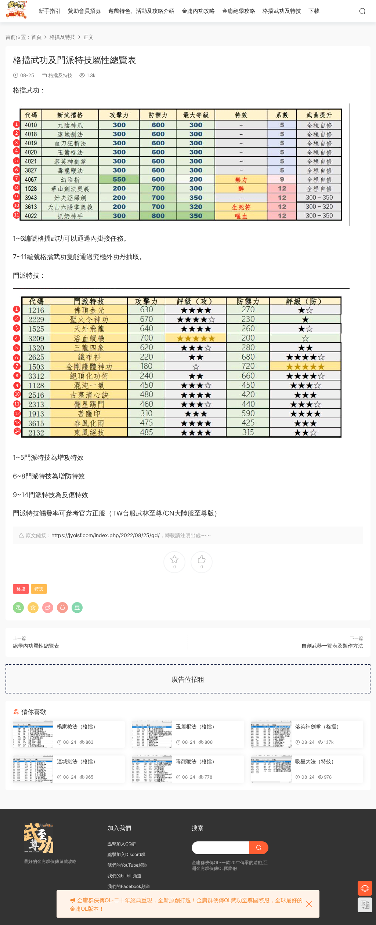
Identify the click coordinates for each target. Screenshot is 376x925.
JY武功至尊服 (17, 11)
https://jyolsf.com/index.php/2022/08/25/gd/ (105, 535)
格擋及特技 (60, 75)
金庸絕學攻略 (238, 10)
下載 (313, 10)
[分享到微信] (18, 607)
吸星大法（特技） (315, 761)
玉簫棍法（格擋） (196, 726)
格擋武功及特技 (282, 10)
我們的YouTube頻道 (127, 865)
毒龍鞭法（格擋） (196, 761)
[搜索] (362, 11)
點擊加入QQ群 (122, 843)
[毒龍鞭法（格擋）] (152, 769)
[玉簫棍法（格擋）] (152, 734)
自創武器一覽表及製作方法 (332, 645)
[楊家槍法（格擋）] (33, 734)
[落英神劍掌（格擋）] (271, 734)
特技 (39, 588)
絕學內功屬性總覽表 (36, 645)
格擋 (21, 588)
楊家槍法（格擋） (77, 726)
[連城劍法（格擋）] (33, 769)
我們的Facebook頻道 (129, 886)
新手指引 (50, 10)
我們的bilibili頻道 (124, 875)
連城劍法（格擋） (77, 761)
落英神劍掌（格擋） (318, 726)
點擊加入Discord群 (126, 854)
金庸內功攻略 (198, 10)
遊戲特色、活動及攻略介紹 (141, 10)
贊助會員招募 (84, 10)
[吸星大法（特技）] (271, 769)
